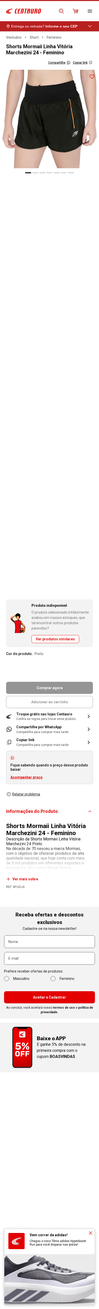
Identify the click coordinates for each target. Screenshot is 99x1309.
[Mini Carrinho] (76, 11)
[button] (49, 716)
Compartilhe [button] (56, 62)
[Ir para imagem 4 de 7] (49, 172)
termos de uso (64, 1007)
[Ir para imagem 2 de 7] (35, 172)
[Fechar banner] (91, 1233)
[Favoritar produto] (92, 77)
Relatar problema (26, 794)
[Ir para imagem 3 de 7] (42, 172)
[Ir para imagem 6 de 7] (64, 172)
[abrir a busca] (61, 11)
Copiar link (80, 62)
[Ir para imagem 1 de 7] (28, 172)
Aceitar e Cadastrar (49, 997)
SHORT (34, 37)
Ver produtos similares (55, 639)
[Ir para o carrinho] (76, 11)
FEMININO (54, 37)
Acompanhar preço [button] (26, 777)
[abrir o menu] (90, 11)
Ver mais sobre (25, 879)
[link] (49, 729)
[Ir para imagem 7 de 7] (71, 172)
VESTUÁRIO (14, 37)
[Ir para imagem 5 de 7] (57, 172)
